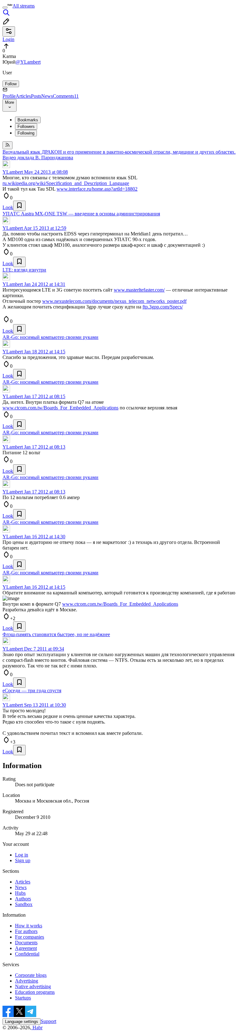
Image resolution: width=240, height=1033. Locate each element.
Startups (23, 997)
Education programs (35, 992)
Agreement (26, 948)
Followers (26, 126)
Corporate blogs (31, 975)
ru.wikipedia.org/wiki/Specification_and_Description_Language (65, 183)
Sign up (22, 860)
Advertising (26, 980)
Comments (66, 96)
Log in (21, 854)
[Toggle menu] (5, 7)
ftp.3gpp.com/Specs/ (162, 306)
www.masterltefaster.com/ (139, 290)
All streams (23, 5)
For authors (26, 931)
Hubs (20, 893)
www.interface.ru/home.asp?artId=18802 (97, 189)
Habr (36, 1027)
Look (7, 207)
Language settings (21, 1021)
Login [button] (8, 39)
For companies (29, 937)
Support (48, 1021)
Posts (36, 96)
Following (26, 133)
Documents (26, 942)
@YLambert (28, 62)
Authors (23, 898)
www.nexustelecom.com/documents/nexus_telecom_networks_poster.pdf (114, 301)
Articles (23, 96)
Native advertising (33, 986)
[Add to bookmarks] (19, 206)
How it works (28, 925)
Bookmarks (28, 120)
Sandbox (23, 904)
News (47, 96)
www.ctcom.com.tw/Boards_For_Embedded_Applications (60, 407)
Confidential (27, 954)
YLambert (12, 172)
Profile (9, 96)
